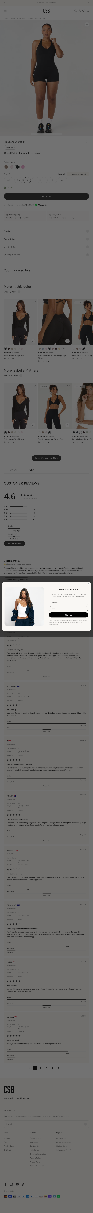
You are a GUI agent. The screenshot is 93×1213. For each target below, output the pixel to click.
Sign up (68, 615)
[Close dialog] (89, 583)
